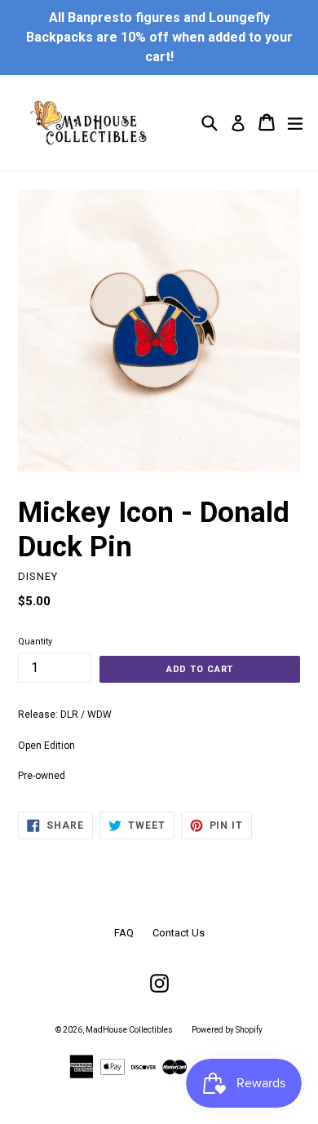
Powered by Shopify (227, 1029)
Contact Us (178, 933)
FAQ (124, 933)
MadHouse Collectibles (129, 1029)
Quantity (35, 641)
